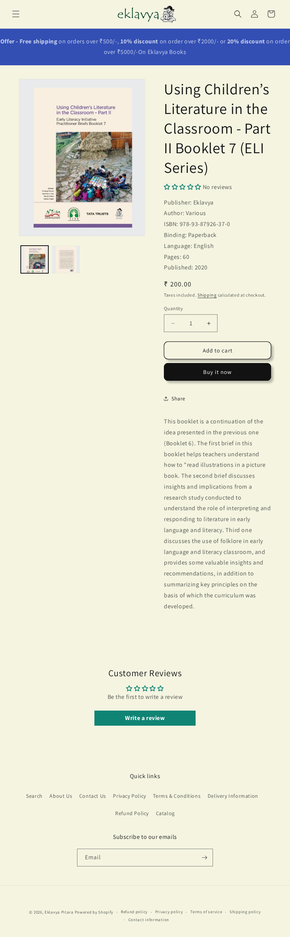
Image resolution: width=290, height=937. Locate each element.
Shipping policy (245, 911)
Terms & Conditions (177, 795)
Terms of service (206, 911)
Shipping (207, 295)
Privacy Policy (129, 795)
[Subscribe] (204, 857)
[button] (16, 14)
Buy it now (217, 371)
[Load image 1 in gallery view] (34, 259)
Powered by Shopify (94, 912)
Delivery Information (233, 795)
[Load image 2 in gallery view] (66, 259)
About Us (60, 795)
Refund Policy (132, 813)
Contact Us (92, 795)
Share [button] (178, 398)
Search (34, 795)
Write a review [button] (145, 718)
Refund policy (134, 911)
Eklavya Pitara (59, 912)
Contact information (148, 919)
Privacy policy (169, 911)
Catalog (165, 813)
